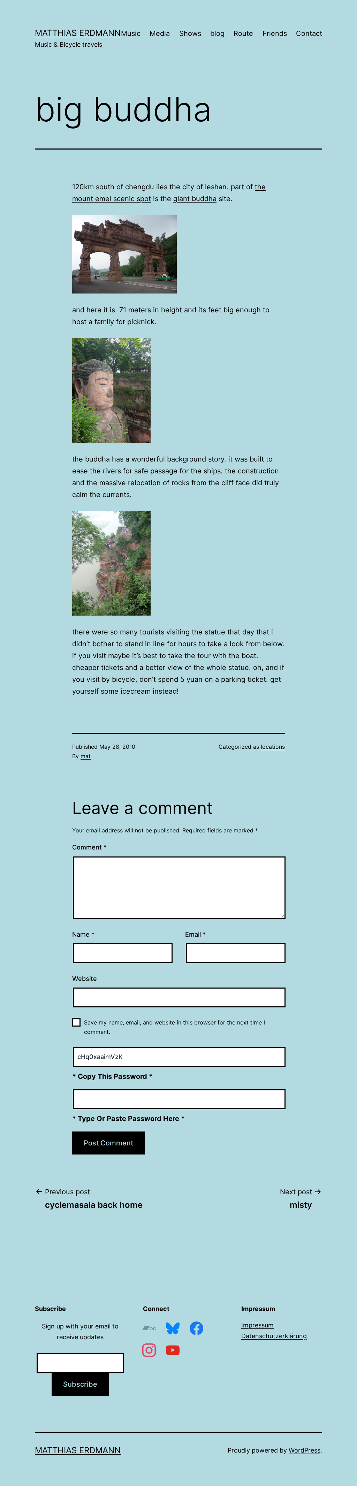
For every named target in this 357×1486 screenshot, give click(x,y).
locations (273, 746)
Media (160, 33)
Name (83, 934)
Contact (309, 33)
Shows (190, 33)
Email (195, 934)
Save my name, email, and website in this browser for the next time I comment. (174, 1027)
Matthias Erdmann (78, 33)
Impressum (257, 1325)
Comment (89, 847)
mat (86, 756)
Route (243, 33)
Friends (275, 33)
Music (130, 33)
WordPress (304, 1450)
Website (84, 978)
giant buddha (195, 199)
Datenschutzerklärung (274, 1336)
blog (217, 33)
